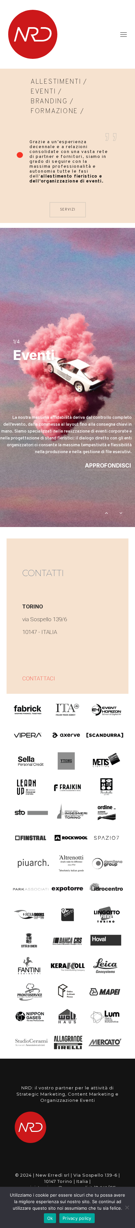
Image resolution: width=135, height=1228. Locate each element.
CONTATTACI (38, 678)
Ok (50, 1218)
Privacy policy (77, 1218)
